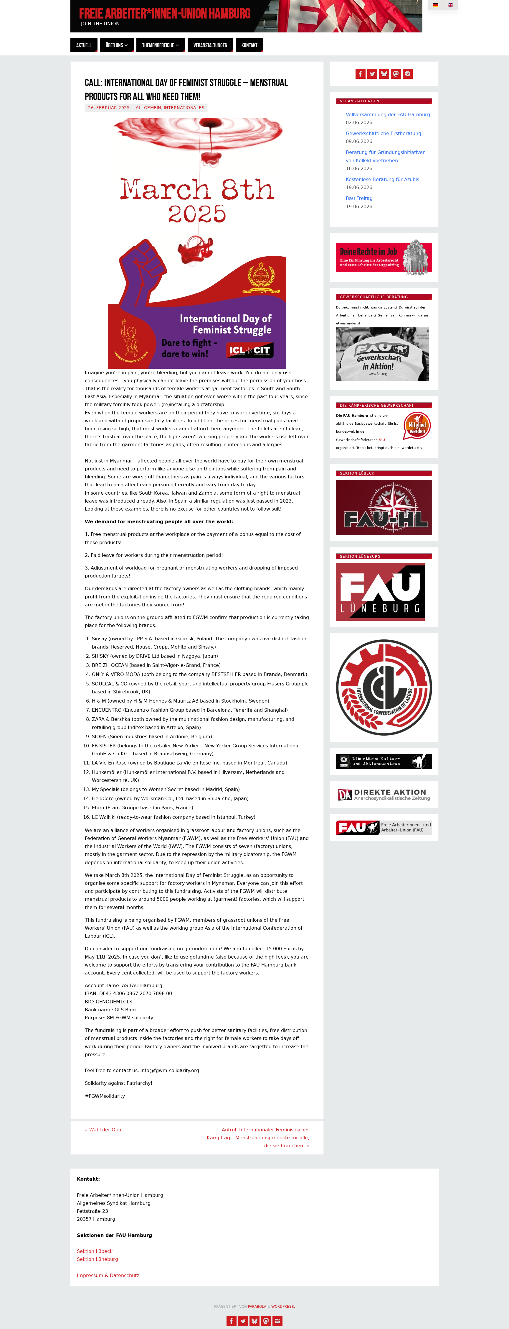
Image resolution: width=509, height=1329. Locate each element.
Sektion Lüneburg (97, 1259)
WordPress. (283, 1307)
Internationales (184, 107)
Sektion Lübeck (95, 1251)
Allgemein (148, 107)
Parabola (257, 1307)
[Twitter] (372, 74)
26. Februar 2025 (109, 107)
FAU (382, 440)
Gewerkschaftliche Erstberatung (383, 133)
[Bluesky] (384, 74)
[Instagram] (408, 74)
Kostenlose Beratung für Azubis (382, 179)
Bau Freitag (359, 198)
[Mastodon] (396, 74)
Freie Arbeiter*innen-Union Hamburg (165, 13)
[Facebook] (361, 74)
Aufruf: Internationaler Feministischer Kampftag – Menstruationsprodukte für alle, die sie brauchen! (258, 1137)
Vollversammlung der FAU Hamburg (388, 114)
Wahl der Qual (104, 1130)
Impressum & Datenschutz (108, 1275)
